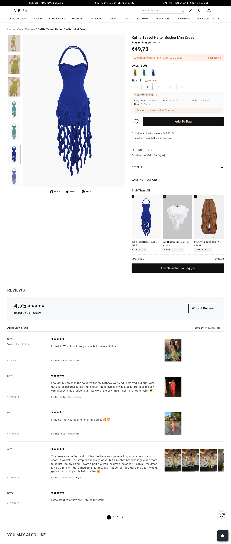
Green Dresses (26, 29)
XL (181, 86)
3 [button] (117, 517)
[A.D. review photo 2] (190, 460)
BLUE (153, 72)
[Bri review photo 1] (173, 350)
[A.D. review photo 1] (173, 460)
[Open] (222, 535)
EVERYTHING (163, 18)
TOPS (126, 18)
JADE (144, 72)
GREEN (135, 72)
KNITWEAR (95, 18)
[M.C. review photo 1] (173, 423)
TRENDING (184, 18)
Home (11, 29)
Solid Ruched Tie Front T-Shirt (177, 242)
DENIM (113, 18)
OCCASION (203, 18)
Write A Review (202, 308)
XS (136, 86)
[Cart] (209, 10)
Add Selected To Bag (177, 268)
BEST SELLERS (18, 18)
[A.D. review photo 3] (208, 460)
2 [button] (113, 517)
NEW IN (38, 18)
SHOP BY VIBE (57, 18)
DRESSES (77, 18)
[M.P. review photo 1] (173, 387)
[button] (122, 517)
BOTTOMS (142, 18)
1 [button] (108, 517)
